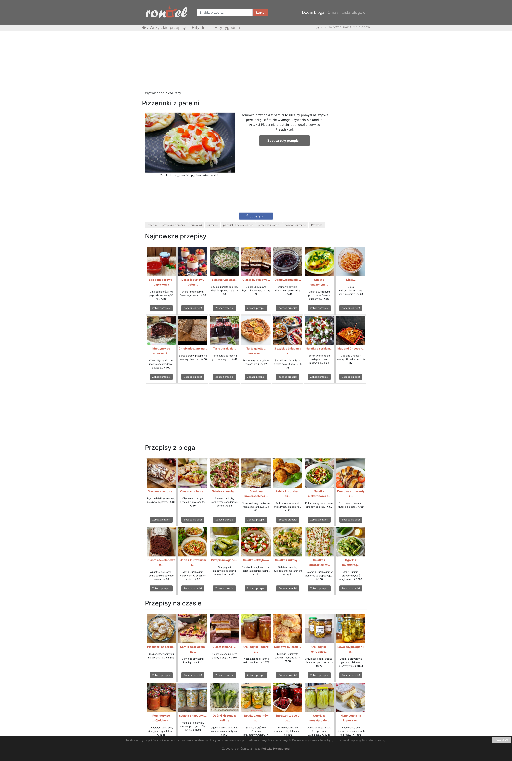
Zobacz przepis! (161, 308)
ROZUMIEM (501, 739)
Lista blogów (353, 12)
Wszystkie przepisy (168, 27)
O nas (333, 12)
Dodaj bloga (313, 12)
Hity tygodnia (227, 27)
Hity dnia (200, 27)
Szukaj (260, 12)
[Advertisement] (256, 63)
